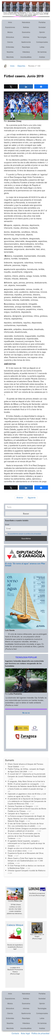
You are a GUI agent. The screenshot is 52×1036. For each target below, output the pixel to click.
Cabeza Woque (15, 925)
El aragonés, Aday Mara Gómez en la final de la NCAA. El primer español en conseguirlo (26, 782)
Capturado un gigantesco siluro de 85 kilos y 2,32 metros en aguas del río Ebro (27, 795)
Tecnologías (42, 37)
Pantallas (42, 22)
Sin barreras (42, 52)
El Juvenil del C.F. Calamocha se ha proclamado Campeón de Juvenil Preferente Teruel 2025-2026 (27, 776)
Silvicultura (10, 37)
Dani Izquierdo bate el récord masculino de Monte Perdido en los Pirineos (27, 809)
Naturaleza (26, 22)
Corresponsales (42, 42)
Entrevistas (10, 47)
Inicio (10, 22)
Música (10, 32)
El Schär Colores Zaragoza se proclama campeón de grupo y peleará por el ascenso (27, 829)
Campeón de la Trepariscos (21, 813)
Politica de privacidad (40, 1033)
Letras (42, 47)
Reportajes (26, 47)
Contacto (15, 1033)
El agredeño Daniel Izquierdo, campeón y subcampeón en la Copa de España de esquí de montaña (26, 843)
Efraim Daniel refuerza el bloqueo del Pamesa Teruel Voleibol (25, 765)
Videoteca (26, 52)
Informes (26, 37)
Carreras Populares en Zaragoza (23, 806)
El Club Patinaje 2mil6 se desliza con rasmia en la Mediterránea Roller (26, 866)
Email (7, 524)
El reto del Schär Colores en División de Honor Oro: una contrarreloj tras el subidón (26, 824)
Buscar (26, 513)
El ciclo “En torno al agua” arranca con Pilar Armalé (25, 564)
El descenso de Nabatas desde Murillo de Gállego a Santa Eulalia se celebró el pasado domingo (27, 788)
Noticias (26, 27)
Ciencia (10, 42)
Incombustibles (26, 57)
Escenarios (26, 32)
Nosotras (10, 52)
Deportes (21, 65)
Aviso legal (25, 1033)
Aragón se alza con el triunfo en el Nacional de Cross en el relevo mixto (26, 849)
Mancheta (10, 57)
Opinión (42, 32)
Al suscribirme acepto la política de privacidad (24, 534)
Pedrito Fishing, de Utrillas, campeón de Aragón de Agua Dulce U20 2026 (26, 770)
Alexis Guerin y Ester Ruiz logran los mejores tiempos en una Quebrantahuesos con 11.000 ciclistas (25, 860)
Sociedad (42, 27)
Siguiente (32, 497)
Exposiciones (10, 27)
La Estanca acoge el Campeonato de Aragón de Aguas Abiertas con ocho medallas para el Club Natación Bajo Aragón (26, 818)
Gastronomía (26, 42)
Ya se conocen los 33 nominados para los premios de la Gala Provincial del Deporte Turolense (24, 836)
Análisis (42, 57)
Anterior (20, 497)
